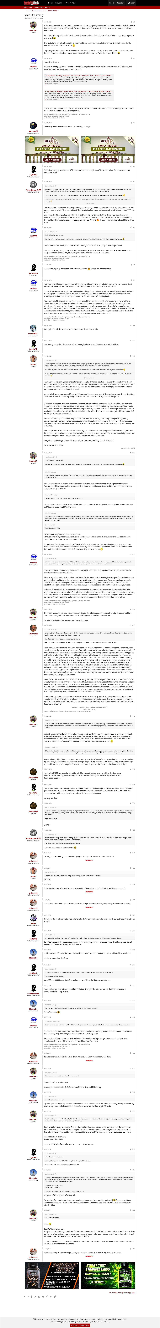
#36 (133, 1149)
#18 (133, 784)
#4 (134, 166)
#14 (133, 609)
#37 (133, 1170)
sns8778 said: (49, 472)
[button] (63, 3)
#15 (133, 625)
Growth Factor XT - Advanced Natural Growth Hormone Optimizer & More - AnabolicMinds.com (84, 91)
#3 (134, 123)
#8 (134, 280)
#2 (134, 58)
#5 (134, 182)
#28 (133, 965)
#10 (133, 341)
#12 (133, 453)
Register (47, 7)
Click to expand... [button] (89, 204)
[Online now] (33, 28)
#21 (133, 853)
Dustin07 (29, 18)
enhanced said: (50, 872)
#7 (134, 265)
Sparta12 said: (49, 807)
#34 (133, 1092)
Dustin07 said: (49, 186)
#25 (133, 915)
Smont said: (49, 525)
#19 (133, 803)
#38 (133, 1210)
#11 (133, 356)
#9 (134, 325)
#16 (133, 716)
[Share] (131, 22)
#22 (133, 868)
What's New (28, 7)
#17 (133, 769)
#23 (133, 884)
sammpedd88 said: (51, 1022)
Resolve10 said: (50, 232)
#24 (133, 900)
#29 (133, 985)
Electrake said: (49, 969)
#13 (133, 554)
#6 (134, 227)
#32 (133, 1053)
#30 (133, 1000)
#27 (133, 949)
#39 (133, 1249)
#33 (133, 1068)
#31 (133, 1017)
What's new (70, 3)
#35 (133, 1111)
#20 (133, 830)
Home (50, 3)
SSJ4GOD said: (49, 1005)
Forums (58, 3)
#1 (134, 22)
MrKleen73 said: (50, 720)
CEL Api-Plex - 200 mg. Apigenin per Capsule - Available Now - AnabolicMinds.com (78, 75)
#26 (133, 930)
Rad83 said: (48, 935)
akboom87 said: (50, 495)
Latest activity (38, 7)
